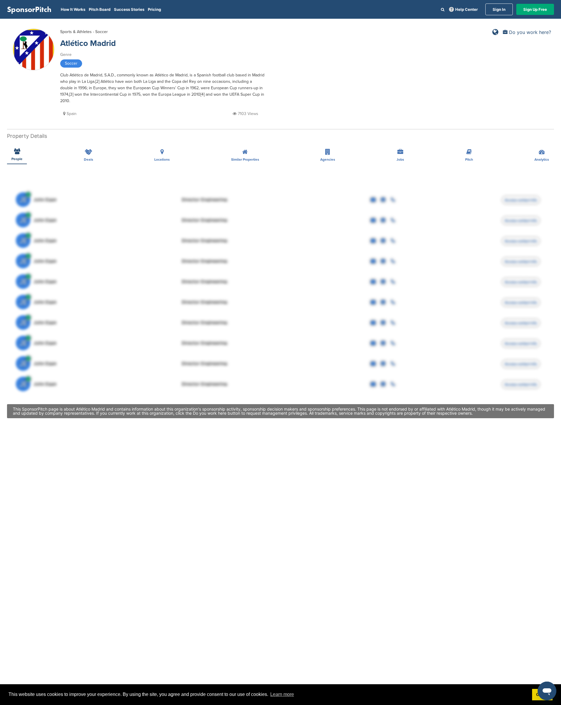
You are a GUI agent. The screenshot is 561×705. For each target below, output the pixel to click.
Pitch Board (99, 9)
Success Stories (129, 9)
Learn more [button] (282, 694)
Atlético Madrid (88, 43)
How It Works (73, 9)
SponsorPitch (29, 9)
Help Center (466, 9)
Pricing (154, 9)
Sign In (499, 9)
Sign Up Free (535, 9)
